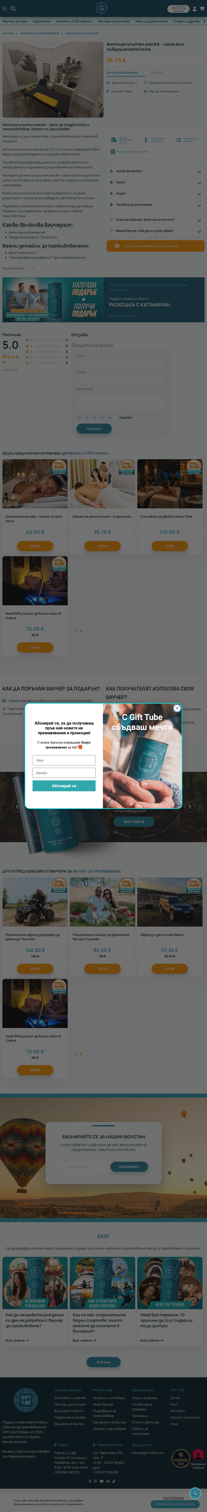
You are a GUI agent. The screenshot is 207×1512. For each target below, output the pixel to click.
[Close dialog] (177, 708)
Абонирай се (64, 785)
